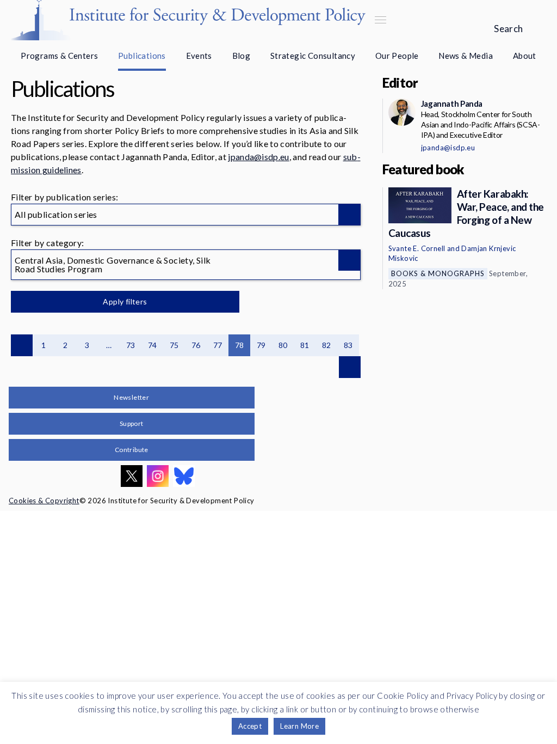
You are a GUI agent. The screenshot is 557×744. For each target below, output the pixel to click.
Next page (350, 367)
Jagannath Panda (451, 103)
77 (217, 345)
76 (196, 345)
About (524, 55)
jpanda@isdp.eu (258, 156)
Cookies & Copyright (44, 500)
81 (305, 345)
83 (348, 345)
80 (283, 345)
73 (130, 345)
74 (152, 345)
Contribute (131, 450)
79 (261, 345)
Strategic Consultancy (312, 55)
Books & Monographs (438, 273)
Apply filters (125, 301)
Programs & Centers (59, 55)
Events (199, 55)
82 (326, 345)
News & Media (465, 55)
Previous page (22, 345)
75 (174, 345)
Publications (142, 55)
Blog (241, 55)
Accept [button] (250, 726)
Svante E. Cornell (416, 248)
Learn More (299, 726)
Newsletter (131, 397)
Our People (397, 55)
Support (132, 423)
